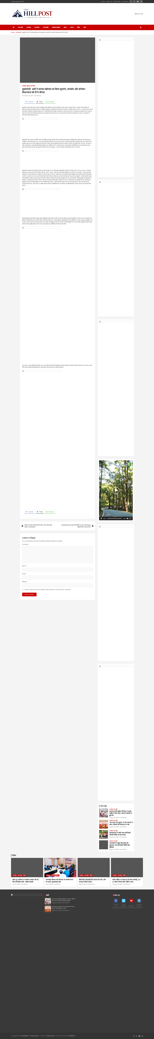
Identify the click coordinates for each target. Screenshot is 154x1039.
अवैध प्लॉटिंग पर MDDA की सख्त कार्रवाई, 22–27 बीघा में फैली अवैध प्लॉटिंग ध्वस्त (126, 881)
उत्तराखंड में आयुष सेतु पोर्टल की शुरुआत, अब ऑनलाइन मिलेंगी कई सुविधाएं (119, 845)
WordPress (72, 1036)
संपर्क (84, 27)
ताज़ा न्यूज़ (103, 806)
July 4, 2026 (49, 884)
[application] (116, 490)
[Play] (101, 518)
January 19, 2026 (117, 884)
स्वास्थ (65, 27)
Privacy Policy (117, 1)
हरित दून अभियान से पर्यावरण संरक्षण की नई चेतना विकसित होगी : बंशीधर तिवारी (25, 881)
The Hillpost (25, 1036)
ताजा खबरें (20, 27)
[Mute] (127, 518)
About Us (109, 1)
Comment (25, 544)
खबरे (47, 895)
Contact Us (125, 1)
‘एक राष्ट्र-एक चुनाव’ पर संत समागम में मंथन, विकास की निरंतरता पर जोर (121, 823)
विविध (78, 27)
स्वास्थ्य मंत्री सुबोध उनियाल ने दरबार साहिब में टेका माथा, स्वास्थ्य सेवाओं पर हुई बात (120, 813)
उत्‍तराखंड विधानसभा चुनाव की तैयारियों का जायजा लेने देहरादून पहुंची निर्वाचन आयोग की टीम (76, 526)
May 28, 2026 (82, 884)
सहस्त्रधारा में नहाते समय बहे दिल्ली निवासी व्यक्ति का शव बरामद (119, 834)
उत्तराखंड (28, 27)
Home (103, 1)
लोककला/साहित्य (56, 27)
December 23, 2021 (27, 95)
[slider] (114, 518)
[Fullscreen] (130, 518)
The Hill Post (37, 95)
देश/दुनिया (36, 27)
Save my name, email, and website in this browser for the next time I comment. (48, 589)
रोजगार (72, 27)
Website (24, 581)
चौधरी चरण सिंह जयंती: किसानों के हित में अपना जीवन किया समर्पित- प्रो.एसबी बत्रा (38, 526)
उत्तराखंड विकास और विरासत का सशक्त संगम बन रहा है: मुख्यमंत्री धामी (59, 881)
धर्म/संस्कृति (45, 27)
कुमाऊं (28, 86)
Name (24, 566)
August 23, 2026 (114, 817)
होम (13, 27)
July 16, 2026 (16, 884)
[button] (116, 490)
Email (24, 574)
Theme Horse (51, 1036)
